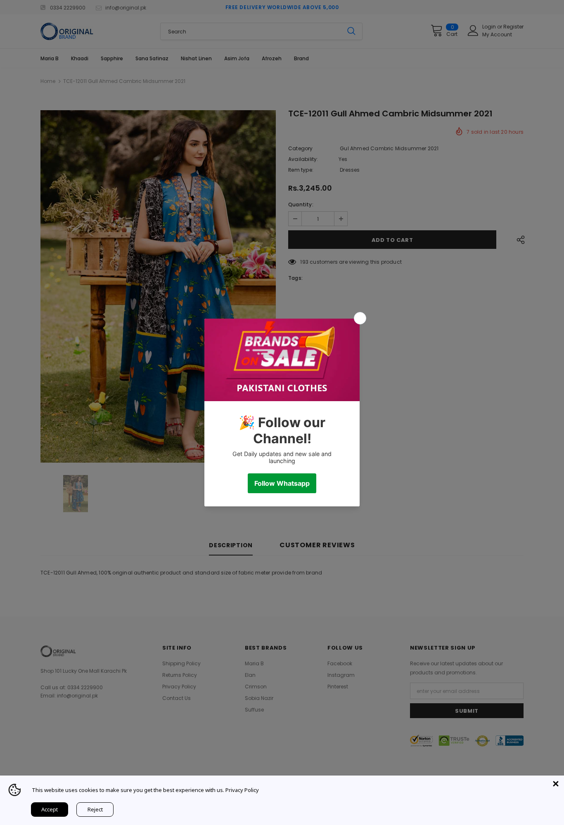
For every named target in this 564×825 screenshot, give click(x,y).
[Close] (556, 784)
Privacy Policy (242, 790)
